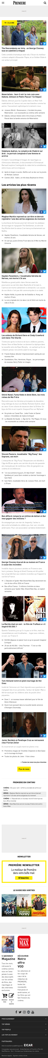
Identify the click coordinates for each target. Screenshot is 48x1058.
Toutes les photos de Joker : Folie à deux (19, 756)
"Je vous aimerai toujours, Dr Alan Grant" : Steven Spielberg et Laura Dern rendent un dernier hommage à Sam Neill (25, 475)
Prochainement (8, 1019)
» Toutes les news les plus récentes (33, 762)
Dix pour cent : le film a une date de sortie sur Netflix (22, 789)
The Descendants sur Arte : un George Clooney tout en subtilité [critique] (23, 49)
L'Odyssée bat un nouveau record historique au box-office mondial (23, 800)
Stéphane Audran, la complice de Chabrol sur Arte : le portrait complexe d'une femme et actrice (22, 153)
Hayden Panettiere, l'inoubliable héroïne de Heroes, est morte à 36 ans (21, 277)
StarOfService (6, 1051)
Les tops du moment (10, 1035)
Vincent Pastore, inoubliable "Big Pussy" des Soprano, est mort (22, 455)
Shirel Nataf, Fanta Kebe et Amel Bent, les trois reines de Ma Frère (23, 396)
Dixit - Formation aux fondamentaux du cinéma (25, 1051)
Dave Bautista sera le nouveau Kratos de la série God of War (22, 805)
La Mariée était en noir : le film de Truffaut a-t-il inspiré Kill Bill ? (23, 625)
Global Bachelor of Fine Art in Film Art (31, 1049)
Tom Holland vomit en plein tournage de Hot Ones (22, 682)
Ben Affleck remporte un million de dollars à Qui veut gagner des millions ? (24, 517)
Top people (6, 1029)
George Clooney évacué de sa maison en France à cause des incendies (23, 563)
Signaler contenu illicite (20, 1055)
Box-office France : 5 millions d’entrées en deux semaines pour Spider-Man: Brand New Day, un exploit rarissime (24, 588)
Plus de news (24, 769)
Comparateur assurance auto (10, 1049)
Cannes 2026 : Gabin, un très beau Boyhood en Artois (23, 178)
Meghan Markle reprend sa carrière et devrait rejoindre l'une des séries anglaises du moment (23, 217)
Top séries (6, 1024)
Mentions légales (7, 1055)
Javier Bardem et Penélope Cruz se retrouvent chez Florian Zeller (23, 741)
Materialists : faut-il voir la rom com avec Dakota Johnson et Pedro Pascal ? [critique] (21, 95)
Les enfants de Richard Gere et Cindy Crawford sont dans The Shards (23, 336)
